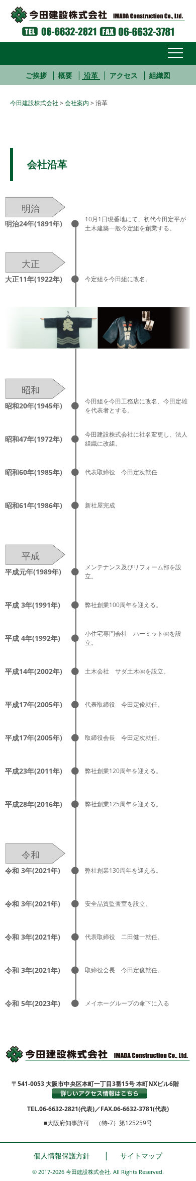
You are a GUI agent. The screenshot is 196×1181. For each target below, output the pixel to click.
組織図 (159, 75)
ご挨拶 (36, 75)
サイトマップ (141, 1155)
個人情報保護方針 (62, 1155)
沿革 (91, 75)
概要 (65, 75)
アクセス (124, 75)
